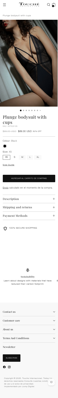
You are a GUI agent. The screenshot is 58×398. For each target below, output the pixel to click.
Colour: (10, 141)
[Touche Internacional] (29, 5)
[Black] (5, 146)
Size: (7, 152)
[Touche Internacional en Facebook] (4, 367)
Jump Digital (28, 387)
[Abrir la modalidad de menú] (4, 5)
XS (6, 157)
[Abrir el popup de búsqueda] (47, 5)
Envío (6, 188)
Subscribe (11, 358)
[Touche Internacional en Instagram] (9, 367)
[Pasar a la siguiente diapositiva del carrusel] (53, 246)
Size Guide (8, 165)
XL (38, 157)
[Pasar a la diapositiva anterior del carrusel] (45, 246)
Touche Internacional (32, 378)
